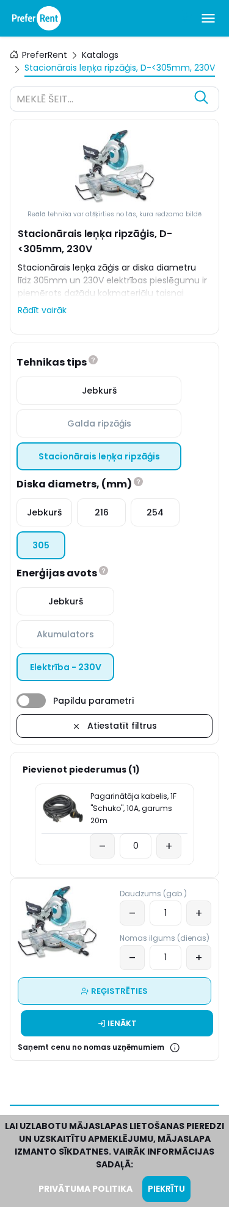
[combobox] (102, 100)
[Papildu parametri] (31, 700)
